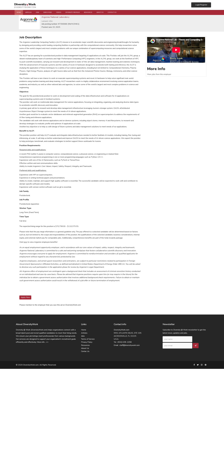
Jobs (83, 336)
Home (83, 330)
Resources (85, 345)
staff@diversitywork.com (129, 345)
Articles (84, 333)
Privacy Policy (86, 342)
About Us (85, 348)
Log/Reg (201, 5)
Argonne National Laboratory (55, 17)
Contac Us (85, 351)
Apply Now (25, 297)
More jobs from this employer (159, 74)
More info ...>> (42, 342)
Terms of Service (88, 339)
